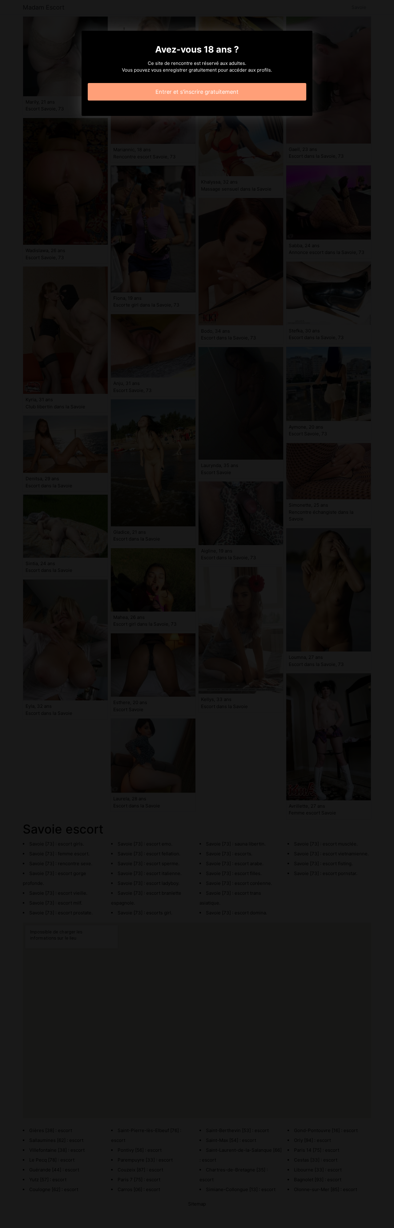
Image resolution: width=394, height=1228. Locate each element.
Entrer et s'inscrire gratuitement (197, 92)
